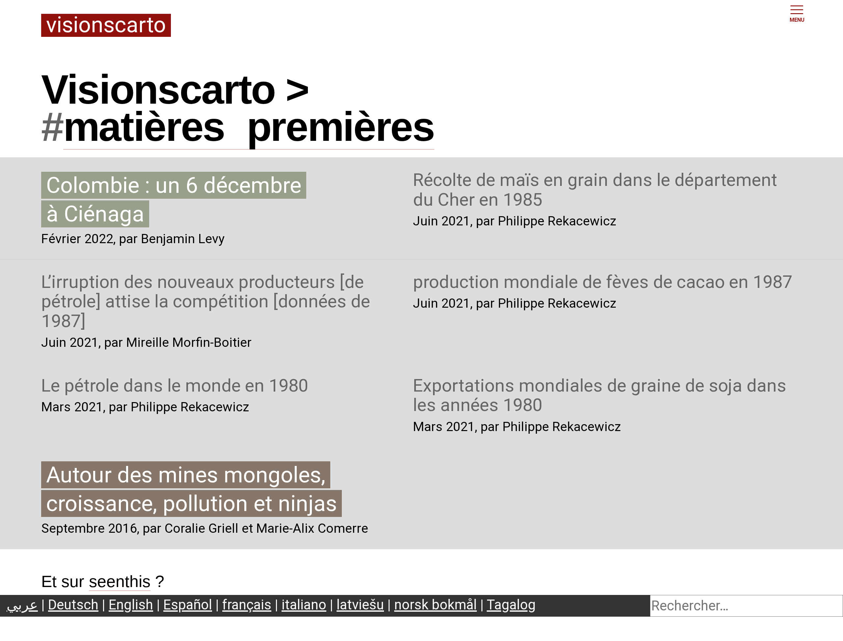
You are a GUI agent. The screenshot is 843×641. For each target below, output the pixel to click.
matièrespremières (248, 126)
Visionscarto (106, 25)
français (246, 605)
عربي (22, 605)
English (131, 605)
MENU (797, 20)
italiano (304, 605)
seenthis (119, 581)
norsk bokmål (435, 605)
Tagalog (511, 605)
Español (187, 605)
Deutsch (73, 605)
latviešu (360, 605)
